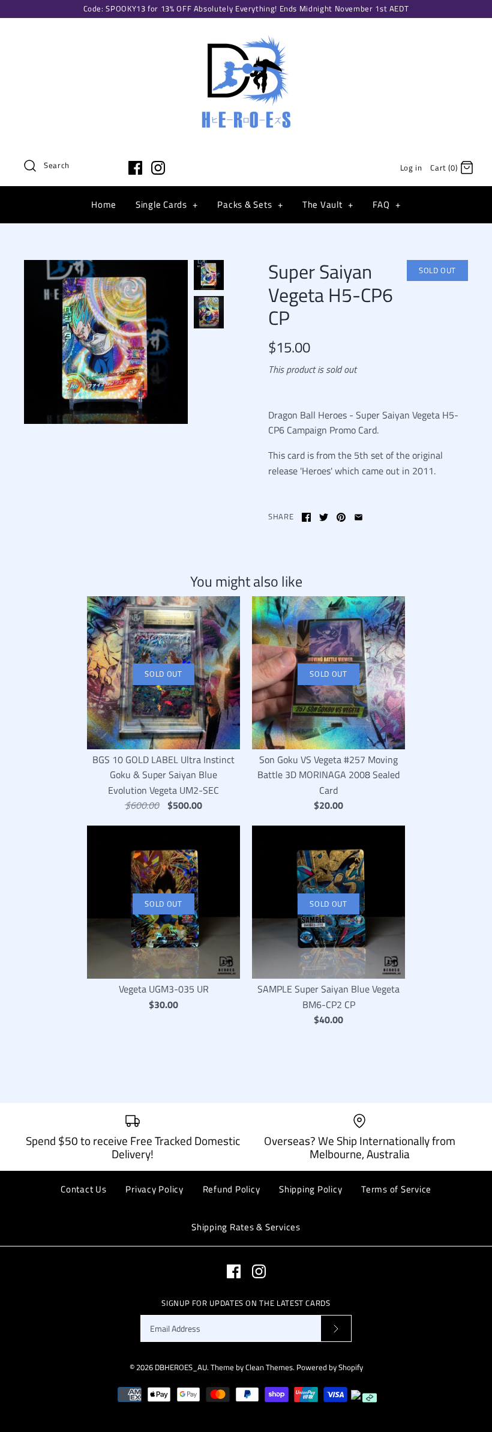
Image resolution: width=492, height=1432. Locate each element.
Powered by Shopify (329, 1367)
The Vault (327, 204)
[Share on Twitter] (323, 517)
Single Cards (167, 204)
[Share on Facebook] (306, 517)
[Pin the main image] (341, 517)
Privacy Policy (154, 1189)
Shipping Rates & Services (246, 1227)
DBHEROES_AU (181, 1367)
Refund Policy (231, 1189)
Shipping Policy (310, 1189)
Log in (411, 168)
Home (103, 204)
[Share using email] (358, 517)
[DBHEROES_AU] (246, 37)
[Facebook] (135, 168)
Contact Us (84, 1189)
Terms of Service (396, 1189)
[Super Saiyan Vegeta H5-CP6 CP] (106, 342)
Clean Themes (269, 1367)
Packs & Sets (250, 204)
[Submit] (336, 1328)
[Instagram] (158, 168)
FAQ (386, 204)
